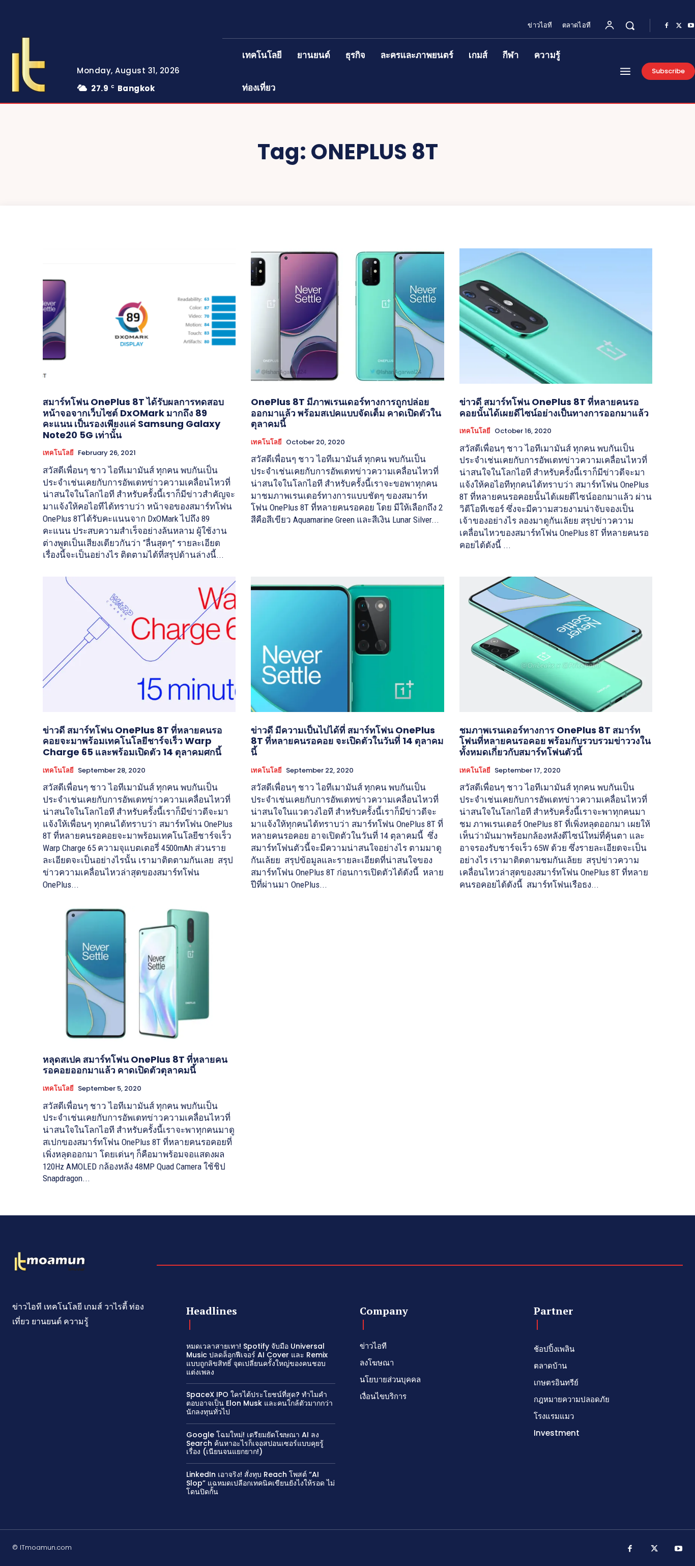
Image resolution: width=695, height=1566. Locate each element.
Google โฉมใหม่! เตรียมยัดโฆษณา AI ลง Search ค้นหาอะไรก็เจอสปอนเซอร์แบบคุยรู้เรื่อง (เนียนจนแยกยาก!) (255, 1443)
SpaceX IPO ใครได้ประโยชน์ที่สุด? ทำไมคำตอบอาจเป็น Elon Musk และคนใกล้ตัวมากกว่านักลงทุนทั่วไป (259, 1403)
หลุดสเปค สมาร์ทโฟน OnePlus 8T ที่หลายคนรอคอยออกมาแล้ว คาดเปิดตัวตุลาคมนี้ (135, 1065)
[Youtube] (678, 1549)
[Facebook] (666, 26)
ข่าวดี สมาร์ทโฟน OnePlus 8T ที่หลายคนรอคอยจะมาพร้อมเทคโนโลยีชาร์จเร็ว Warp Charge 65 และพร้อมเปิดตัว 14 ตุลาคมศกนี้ (132, 741)
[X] (679, 26)
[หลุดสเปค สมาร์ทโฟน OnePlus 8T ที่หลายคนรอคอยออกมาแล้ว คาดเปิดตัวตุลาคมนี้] (139, 973)
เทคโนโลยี (58, 453)
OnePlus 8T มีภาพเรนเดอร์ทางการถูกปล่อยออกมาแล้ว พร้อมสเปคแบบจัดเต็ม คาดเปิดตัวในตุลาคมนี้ (346, 412)
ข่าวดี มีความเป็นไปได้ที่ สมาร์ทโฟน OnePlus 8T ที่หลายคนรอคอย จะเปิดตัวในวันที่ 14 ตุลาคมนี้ (347, 741)
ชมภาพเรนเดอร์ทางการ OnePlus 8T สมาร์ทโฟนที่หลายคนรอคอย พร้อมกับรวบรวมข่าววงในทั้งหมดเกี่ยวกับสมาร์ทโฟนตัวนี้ (555, 741)
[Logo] (50, 1262)
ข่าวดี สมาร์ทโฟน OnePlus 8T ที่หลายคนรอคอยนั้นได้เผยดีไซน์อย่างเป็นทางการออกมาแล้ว (554, 407)
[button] (630, 25)
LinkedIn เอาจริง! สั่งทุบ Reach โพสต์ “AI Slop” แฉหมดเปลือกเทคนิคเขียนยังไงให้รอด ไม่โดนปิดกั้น (260, 1483)
